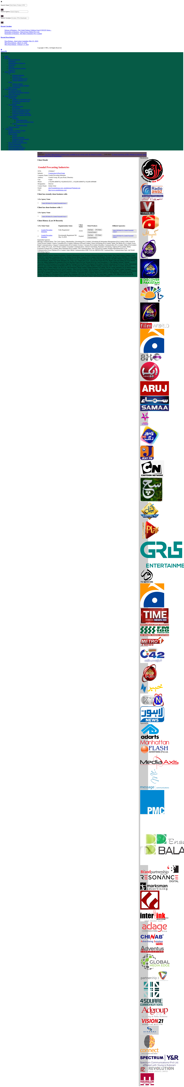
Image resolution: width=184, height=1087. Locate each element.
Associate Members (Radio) (20, 85)
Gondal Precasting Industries (46, 230)
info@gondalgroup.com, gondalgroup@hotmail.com (64, 188)
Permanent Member (18, 75)
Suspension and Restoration (20, 139)
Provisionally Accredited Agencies (18, 92)
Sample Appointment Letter (20, 111)
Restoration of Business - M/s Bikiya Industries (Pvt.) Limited (23, 33)
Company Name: (43, 175)
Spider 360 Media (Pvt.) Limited (54, 203)
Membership (12, 98)
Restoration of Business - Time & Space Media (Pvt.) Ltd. (22, 32)
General (14, 136)
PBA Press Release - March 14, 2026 (16, 43)
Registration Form (21, 120)
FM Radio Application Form (21, 101)
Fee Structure (16, 103)
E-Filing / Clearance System (16, 130)
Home (6, 56)
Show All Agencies (14, 94)
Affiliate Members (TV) (19, 80)
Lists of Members (10, 72)
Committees (12, 61)
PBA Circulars (12, 134)
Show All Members (14, 87)
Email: (40, 188)
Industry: (40, 173)
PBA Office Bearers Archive (17, 68)
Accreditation (12, 104)
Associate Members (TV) (20, 79)
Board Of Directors (14, 60)
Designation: (41, 184)
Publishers (15, 118)
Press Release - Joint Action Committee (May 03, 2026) (21, 41)
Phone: (40, 181)
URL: (39, 190)
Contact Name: (42, 186)
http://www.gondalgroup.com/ (57, 190)
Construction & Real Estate (56, 173)
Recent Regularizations (15, 146)
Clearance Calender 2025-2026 (21, 115)
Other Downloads (13, 127)
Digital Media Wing (14, 132)
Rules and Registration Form (24, 122)
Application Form (17, 106)
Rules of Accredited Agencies (21, 110)
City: (39, 179)
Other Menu (9, 129)
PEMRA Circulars (17, 141)
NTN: (39, 171)
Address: (40, 177)
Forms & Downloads (11, 96)
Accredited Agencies (11, 89)
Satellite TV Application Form (21, 99)
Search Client (5, 5)
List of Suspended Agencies (16, 148)
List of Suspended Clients (16, 149)
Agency (14, 123)
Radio (10, 82)
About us (7, 58)
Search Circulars (6, 18)
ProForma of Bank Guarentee (21, 113)
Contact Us (11, 70)
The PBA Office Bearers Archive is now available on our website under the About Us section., (74, 154)
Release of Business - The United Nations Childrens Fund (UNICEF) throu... (28, 30)
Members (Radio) (17, 84)
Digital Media (12, 117)
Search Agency (5, 11)
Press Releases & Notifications (17, 142)
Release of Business (18, 137)
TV (9, 73)
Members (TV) (16, 77)
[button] (5, 53)
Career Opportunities (14, 144)
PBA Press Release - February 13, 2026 (17, 44)
